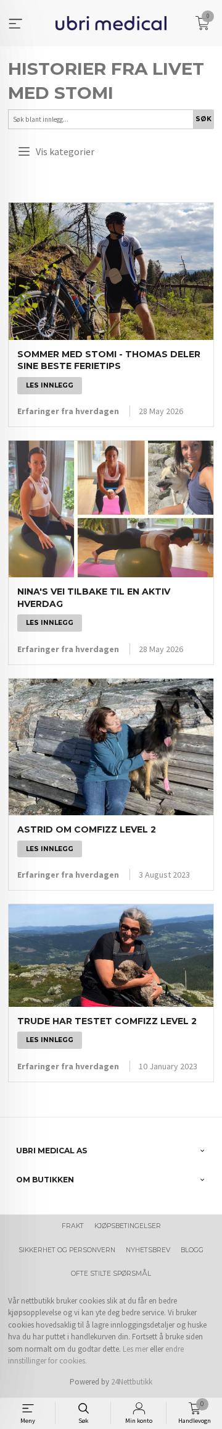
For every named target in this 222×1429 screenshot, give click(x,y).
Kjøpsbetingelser (127, 1226)
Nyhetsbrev (148, 1250)
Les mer (135, 1349)
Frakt (73, 1226)
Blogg (192, 1250)
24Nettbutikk (131, 1381)
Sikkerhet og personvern (66, 1250)
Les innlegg (49, 385)
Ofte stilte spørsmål (111, 1274)
